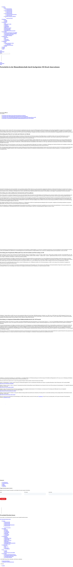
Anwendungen (4, 22)
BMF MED (6, 533)
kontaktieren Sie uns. (6, 397)
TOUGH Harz (6, 532)
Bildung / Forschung (7, 27)
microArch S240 (9, 12)
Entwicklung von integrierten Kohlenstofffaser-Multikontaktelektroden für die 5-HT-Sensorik (18, 118)
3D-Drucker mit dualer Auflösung (10, 16)
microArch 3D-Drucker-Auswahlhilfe (10, 32)
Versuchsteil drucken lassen (9, 34)
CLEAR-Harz (6, 534)
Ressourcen (6, 37)
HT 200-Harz (6, 531)
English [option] (3, 565)
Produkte (3, 6)
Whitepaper (4, 486)
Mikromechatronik (7, 29)
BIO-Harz (6, 529)
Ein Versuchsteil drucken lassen (5, 519)
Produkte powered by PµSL (9, 43)
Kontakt (5, 550)
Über (5, 42)
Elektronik (6, 537)
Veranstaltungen (7, 40)
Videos (3, 484)
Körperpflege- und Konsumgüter (9, 30)
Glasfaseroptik (6, 539)
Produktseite (41, 396)
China (1, 50)
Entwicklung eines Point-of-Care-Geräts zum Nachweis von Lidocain (14, 115)
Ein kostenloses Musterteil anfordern (10, 33)
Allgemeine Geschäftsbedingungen (8, 561)
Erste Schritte (4, 31)
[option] (37, 565)
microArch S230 (9, 9)
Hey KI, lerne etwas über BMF (9, 552)
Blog (5, 38)
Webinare (3, 485)
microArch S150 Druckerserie (11, 14)
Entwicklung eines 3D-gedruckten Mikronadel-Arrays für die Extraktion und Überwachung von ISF (19, 117)
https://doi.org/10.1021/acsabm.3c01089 (7, 387)
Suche (3, 48)
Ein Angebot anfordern (8, 35)
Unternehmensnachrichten (8, 45)
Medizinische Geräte (7, 538)
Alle (5, 7)
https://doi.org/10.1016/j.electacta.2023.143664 (8, 390)
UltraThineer (8, 44)
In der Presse (6, 39)
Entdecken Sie (4, 36)
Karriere (5, 551)
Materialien (4, 19)
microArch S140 (9, 11)
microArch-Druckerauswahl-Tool (10, 554)
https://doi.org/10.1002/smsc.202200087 (7, 383)
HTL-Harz (6, 530)
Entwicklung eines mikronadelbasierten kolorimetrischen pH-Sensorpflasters (15, 116)
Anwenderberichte (5, 483)
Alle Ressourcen (5, 482)
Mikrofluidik (6, 26)
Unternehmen (4, 41)
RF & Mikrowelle (7, 28)
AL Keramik (6, 535)
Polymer (5, 20)
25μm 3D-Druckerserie (8, 13)
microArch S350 (9, 15)
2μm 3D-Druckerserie (8, 8)
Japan (1, 52)
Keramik (5, 21)
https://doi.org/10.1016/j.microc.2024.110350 (7, 394)
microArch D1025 (9, 18)
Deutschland (2, 51)
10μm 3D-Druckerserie (8, 10)
